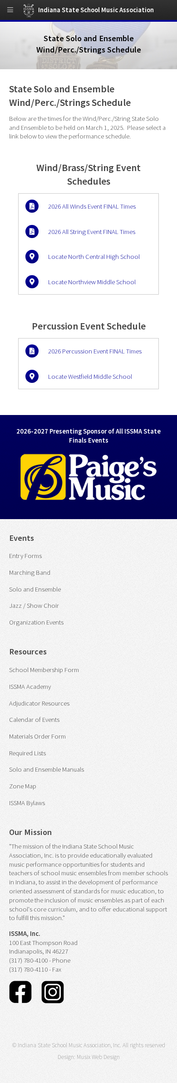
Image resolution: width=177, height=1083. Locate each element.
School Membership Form (44, 670)
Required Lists (27, 753)
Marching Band (29, 572)
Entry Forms (25, 556)
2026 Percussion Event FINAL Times (95, 351)
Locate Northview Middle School (92, 282)
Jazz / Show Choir (34, 605)
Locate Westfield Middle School (90, 376)
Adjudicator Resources (39, 703)
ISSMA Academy (30, 686)
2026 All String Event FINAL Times (91, 232)
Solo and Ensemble (35, 589)
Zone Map (22, 786)
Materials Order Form (37, 736)
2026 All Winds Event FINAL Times (92, 206)
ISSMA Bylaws (27, 803)
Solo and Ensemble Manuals (46, 769)
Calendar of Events (34, 720)
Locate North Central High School (94, 257)
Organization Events (36, 622)
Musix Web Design (98, 1057)
